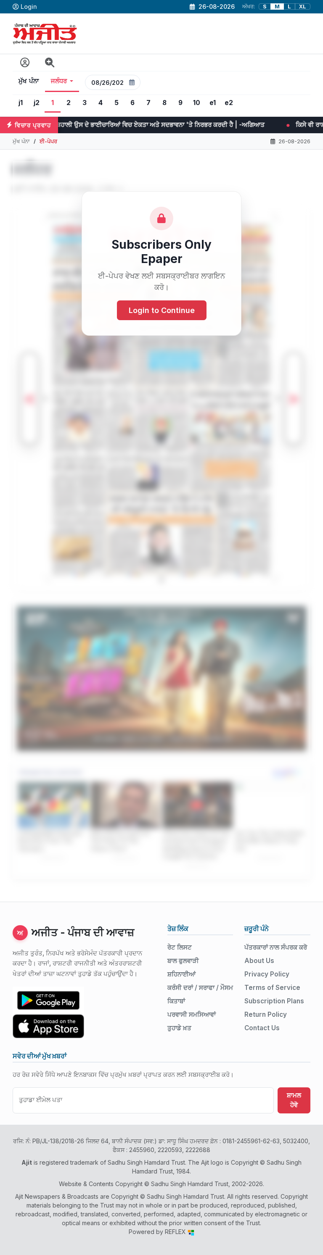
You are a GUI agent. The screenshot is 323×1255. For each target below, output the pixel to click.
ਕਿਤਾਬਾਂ (176, 1001)
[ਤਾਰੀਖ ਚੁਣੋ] (132, 82)
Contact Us (262, 1028)
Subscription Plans (274, 1001)
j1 (21, 103)
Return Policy (265, 1014)
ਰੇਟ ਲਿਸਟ (179, 947)
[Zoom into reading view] (49, 62)
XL (302, 6)
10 (196, 103)
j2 (37, 103)
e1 (212, 103)
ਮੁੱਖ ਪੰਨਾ (29, 81)
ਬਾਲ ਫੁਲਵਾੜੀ (183, 961)
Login (29, 6)
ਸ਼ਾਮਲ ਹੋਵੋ (294, 1100)
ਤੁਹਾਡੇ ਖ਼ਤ (179, 1028)
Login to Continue (162, 310)
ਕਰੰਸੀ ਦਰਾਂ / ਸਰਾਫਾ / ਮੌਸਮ (200, 988)
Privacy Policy (266, 974)
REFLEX (176, 1231)
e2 (229, 103)
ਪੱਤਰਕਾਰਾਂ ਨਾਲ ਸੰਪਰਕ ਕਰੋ (275, 947)
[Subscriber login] (25, 62)
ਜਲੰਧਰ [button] (59, 81)
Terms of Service (272, 988)
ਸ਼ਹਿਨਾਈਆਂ (181, 974)
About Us (259, 961)
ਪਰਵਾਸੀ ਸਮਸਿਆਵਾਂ (191, 1014)
